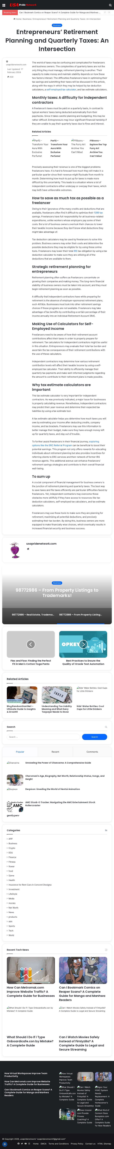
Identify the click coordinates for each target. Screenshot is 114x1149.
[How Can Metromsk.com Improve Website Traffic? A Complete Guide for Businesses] (31, 970)
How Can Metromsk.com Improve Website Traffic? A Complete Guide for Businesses (31, 991)
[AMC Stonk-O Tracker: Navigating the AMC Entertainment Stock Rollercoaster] (15, 806)
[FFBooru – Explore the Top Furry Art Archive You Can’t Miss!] (79, 146)
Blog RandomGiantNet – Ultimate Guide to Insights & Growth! (21, 709)
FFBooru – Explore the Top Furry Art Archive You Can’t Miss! (98, 148)
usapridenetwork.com (41, 543)
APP (11, 839)
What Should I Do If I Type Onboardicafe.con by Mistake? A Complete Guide (30, 1041)
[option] (57, 594)
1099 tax (98, 212)
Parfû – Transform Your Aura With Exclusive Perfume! (59, 148)
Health (12, 880)
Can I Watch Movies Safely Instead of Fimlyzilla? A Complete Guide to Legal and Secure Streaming (81, 1043)
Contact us (90, 1143)
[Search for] (110, 6)
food (11, 871)
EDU (11, 852)
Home (18, 19)
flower (12, 866)
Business (27, 19)
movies (12, 903)
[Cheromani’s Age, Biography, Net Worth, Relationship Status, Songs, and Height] (15, 780)
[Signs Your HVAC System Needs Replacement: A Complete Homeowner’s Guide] (103, 1096)
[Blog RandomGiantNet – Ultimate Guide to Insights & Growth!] (22, 695)
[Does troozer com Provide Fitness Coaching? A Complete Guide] (85, 1116)
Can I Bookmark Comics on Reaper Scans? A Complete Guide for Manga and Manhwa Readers (62, 12)
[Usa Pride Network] (22, 5)
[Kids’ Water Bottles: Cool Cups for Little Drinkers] (92, 695)
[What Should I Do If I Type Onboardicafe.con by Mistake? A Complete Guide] (31, 1019)
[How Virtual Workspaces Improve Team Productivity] (67, 1078)
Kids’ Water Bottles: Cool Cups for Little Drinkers (90, 708)
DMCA (43, 1143)
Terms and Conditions (59, 1143)
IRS (75, 251)
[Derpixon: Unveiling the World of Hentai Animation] (15, 793)
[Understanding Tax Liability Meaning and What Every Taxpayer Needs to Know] (57, 695)
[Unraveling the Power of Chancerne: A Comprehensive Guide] (15, 766)
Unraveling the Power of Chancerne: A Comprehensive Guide (58, 762)
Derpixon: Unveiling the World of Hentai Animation (52, 789)
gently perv (13, 815)
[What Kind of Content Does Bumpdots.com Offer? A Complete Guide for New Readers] (103, 1118)
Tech (11, 930)
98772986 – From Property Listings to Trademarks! (57, 593)
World (11, 935)
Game (11, 875)
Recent (55, 751)
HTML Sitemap (104, 1143)
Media (11, 898)
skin (10, 921)
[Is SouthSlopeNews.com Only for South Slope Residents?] (67, 1114)
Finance (12, 857)
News (11, 912)
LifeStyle (13, 894)
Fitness (12, 862)
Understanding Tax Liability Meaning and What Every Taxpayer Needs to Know (57, 709)
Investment (14, 889)
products (13, 917)
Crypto (12, 848)
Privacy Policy (77, 1143)
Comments (92, 751)
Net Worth (13, 908)
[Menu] (3, 6)
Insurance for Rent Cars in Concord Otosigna (30, 885)
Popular (20, 751)
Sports (12, 926)
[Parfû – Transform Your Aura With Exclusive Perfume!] (40, 148)
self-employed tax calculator (61, 89)
